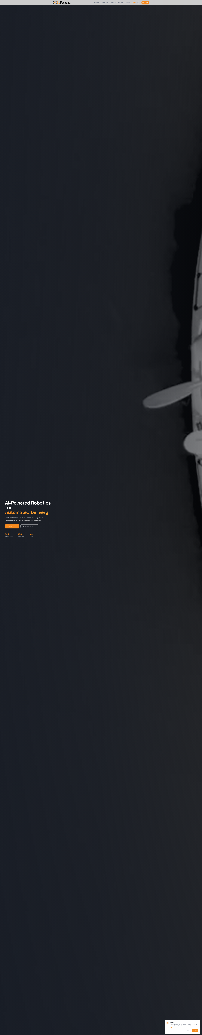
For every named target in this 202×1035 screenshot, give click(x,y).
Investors (113, 2)
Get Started (11, 526)
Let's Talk (145, 2)
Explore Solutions (30, 526)
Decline (188, 1030)
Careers (128, 2)
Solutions (96, 2)
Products (104, 2)
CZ (137, 2)
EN (134, 2)
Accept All (195, 1030)
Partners (120, 2)
